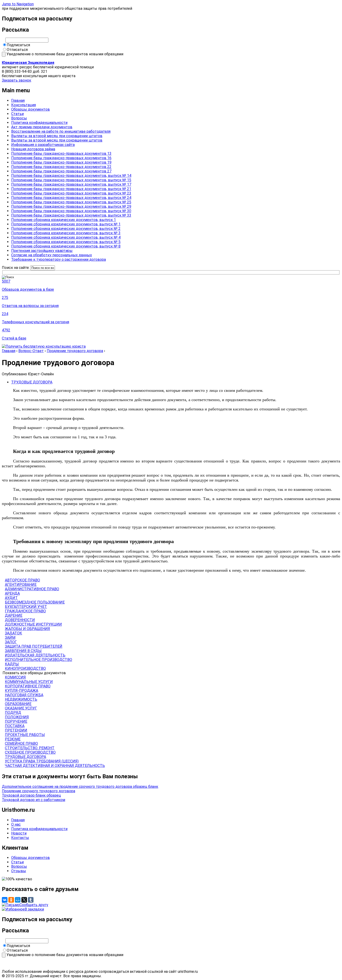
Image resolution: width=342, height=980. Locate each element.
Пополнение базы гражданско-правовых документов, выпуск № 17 (71, 184)
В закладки (34, 909)
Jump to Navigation (18, 4)
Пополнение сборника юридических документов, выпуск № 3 (66, 233)
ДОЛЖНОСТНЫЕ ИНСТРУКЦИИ (33, 624)
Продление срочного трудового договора (38, 791)
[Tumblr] (31, 900)
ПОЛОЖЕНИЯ (17, 717)
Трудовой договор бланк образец (31, 795)
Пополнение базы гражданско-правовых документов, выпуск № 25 (71, 202)
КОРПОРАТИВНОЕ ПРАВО (27, 686)
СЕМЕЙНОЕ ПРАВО (21, 743)
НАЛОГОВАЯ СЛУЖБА (24, 695)
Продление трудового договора (75, 351)
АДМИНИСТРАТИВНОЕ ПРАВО (32, 589)
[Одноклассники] (11, 900)
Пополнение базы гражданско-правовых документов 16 (61, 158)
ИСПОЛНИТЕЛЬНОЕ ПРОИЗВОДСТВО (38, 659)
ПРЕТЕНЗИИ (16, 730)
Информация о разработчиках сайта (43, 144)
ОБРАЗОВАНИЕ (18, 704)
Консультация (23, 105)
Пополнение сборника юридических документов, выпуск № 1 (66, 224)
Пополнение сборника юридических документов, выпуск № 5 (66, 242)
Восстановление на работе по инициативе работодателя (61, 131)
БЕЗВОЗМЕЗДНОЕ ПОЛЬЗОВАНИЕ (35, 602)
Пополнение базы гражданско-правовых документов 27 (61, 171)
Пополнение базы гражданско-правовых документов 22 (61, 167)
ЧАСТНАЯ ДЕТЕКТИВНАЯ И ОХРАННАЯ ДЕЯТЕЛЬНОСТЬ (55, 765)
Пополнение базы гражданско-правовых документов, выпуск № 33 (71, 215)
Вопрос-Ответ (31, 351)
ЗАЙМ (10, 637)
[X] (24, 900)
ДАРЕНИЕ (13, 615)
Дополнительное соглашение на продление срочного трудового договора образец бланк (80, 786)
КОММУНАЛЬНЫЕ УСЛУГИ (29, 682)
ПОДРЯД (13, 712)
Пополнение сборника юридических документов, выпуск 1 (63, 220)
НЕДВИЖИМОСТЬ (21, 699)
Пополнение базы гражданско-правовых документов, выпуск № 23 (71, 193)
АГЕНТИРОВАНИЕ (21, 584)
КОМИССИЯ (15, 677)
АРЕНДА (12, 593)
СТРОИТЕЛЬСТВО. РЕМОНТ (29, 748)
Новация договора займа (33, 149)
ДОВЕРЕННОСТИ (20, 620)
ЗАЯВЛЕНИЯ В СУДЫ (23, 651)
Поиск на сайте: (16, 267)
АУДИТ (11, 598)
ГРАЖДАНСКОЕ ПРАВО (25, 611)
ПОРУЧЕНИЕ (16, 721)
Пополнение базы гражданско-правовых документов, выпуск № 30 (71, 211)
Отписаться (17, 49)
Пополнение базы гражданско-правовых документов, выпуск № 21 (71, 189)
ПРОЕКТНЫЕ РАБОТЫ (25, 735)
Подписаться (18, 45)
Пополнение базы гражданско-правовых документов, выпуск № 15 (71, 180)
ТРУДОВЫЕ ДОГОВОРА (31, 382)
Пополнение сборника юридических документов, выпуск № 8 (66, 246)
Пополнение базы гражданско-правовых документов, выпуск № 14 (71, 175)
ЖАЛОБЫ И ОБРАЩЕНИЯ (27, 629)
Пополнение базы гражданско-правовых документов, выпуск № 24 (71, 197)
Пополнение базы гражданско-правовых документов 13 (61, 153)
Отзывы (18, 871)
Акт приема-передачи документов (41, 127)
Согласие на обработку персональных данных (51, 255)
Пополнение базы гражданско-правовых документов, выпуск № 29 (71, 206)
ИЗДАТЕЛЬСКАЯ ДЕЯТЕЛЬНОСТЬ (35, 655)
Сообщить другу (34, 905)
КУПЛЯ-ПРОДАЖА (21, 690)
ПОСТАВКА (14, 726)
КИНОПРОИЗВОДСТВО (25, 668)
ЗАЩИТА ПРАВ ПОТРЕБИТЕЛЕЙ (33, 646)
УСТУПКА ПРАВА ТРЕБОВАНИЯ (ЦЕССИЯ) (42, 761)
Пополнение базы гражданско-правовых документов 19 (61, 162)
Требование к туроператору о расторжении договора (58, 259)
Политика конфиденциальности (39, 122)
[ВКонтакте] (4, 900)
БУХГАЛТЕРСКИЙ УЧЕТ (26, 606)
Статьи (17, 114)
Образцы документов (30, 109)
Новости (19, 833)
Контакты (20, 837)
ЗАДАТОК (13, 633)
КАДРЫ (12, 664)
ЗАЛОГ (11, 642)
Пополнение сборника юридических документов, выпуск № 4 (66, 237)
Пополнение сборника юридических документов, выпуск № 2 (66, 228)
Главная (18, 100)
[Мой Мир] (17, 900)
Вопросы (19, 118)
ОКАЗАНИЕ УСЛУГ (21, 708)
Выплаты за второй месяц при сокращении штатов (56, 136)
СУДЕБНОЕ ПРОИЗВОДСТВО (30, 752)
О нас (16, 824)
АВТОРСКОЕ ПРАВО (22, 580)
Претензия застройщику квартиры (42, 250)
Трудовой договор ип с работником (33, 800)
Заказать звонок (16, 80)
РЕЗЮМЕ (12, 739)
